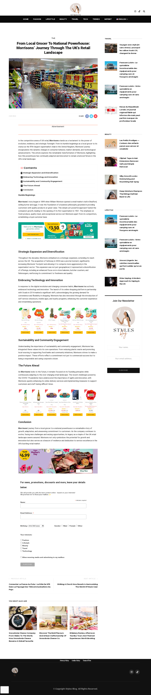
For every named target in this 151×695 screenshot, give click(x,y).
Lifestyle (50, 19)
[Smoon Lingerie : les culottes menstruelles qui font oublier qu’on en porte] (111, 263)
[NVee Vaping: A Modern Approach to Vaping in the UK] (111, 281)
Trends (96, 19)
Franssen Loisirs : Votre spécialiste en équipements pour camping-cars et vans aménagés (130, 92)
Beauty (63, 19)
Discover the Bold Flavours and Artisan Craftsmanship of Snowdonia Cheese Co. (52, 635)
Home (25, 19)
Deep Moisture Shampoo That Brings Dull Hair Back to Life (131, 194)
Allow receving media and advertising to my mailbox (43, 557)
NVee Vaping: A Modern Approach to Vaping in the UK (130, 281)
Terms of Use (87, 661)
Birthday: (24, 526)
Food (53, 38)
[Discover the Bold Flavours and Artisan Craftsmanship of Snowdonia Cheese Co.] (53, 618)
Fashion (37, 19)
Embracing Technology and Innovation (40, 177)
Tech (85, 19)
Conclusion (28, 190)
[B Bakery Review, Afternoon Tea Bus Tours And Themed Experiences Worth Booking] (84, 618)
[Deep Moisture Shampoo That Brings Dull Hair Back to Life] (111, 194)
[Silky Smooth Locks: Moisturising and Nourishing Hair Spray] (111, 179)
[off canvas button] (7, 11)
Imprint (108, 19)
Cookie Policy (76, 661)
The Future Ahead (31, 186)
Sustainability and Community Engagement (42, 181)
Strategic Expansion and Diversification (40, 173)
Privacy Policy (64, 661)
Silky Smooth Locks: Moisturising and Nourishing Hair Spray (129, 179)
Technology (27, 551)
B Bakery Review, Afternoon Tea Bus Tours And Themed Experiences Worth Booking (82, 635)
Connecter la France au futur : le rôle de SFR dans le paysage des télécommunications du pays (29, 587)
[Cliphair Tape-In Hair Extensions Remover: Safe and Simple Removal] (111, 161)
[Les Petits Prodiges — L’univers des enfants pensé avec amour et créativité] (111, 143)
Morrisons (54, 140)
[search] (144, 11)
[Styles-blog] (14, 672)
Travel (75, 19)
